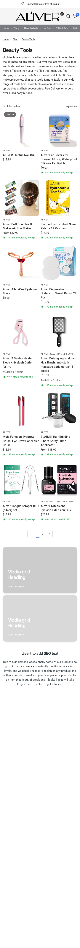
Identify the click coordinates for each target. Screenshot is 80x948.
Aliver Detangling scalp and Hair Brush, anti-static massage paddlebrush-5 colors (59, 365)
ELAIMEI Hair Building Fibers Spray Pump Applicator (55, 441)
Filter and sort (14, 106)
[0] (74, 16)
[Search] (68, 16)
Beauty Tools (28, 39)
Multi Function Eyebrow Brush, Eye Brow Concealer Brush (21, 441)
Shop (16, 28)
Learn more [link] (14, 586)
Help (75, 28)
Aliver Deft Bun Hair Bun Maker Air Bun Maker (19, 226)
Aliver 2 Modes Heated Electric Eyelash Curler (18, 360)
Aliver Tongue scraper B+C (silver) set (21, 508)
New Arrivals (31, 28)
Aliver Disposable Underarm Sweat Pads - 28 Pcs (58, 293)
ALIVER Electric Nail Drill (19, 155)
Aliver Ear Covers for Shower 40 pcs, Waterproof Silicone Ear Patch (59, 159)
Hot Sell (47, 28)
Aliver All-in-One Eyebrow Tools (20, 291)
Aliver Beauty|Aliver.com (57, 354)
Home (6, 28)
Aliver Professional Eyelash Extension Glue (56, 508)
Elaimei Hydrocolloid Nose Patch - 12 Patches (58, 226)
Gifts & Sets (62, 28)
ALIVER (7, 151)
